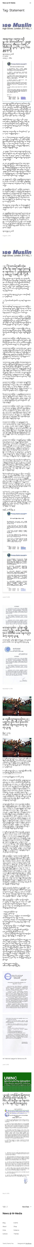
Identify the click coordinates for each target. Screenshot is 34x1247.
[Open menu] (30, 3)
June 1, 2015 (6, 1064)
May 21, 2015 (6, 1193)
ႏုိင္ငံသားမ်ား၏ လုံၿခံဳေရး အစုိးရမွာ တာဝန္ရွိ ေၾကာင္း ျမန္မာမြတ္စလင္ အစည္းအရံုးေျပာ (17, 270)
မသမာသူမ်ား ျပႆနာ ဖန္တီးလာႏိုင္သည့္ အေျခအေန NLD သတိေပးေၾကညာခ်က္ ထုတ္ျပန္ (17, 631)
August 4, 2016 (7, 235)
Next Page (26, 1207)
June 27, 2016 (6, 597)
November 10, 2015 (8, 688)
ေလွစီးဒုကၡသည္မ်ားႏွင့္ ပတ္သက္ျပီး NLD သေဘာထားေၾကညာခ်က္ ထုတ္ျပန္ (16, 723)
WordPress (28, 1243)
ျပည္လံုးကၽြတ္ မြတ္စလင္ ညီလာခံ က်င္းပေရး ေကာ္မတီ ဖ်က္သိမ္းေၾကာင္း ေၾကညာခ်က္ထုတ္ (16, 1099)
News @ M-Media (9, 3)
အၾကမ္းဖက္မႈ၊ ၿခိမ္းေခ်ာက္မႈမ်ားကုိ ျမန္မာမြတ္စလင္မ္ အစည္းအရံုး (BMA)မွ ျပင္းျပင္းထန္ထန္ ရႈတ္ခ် (17, 44)
